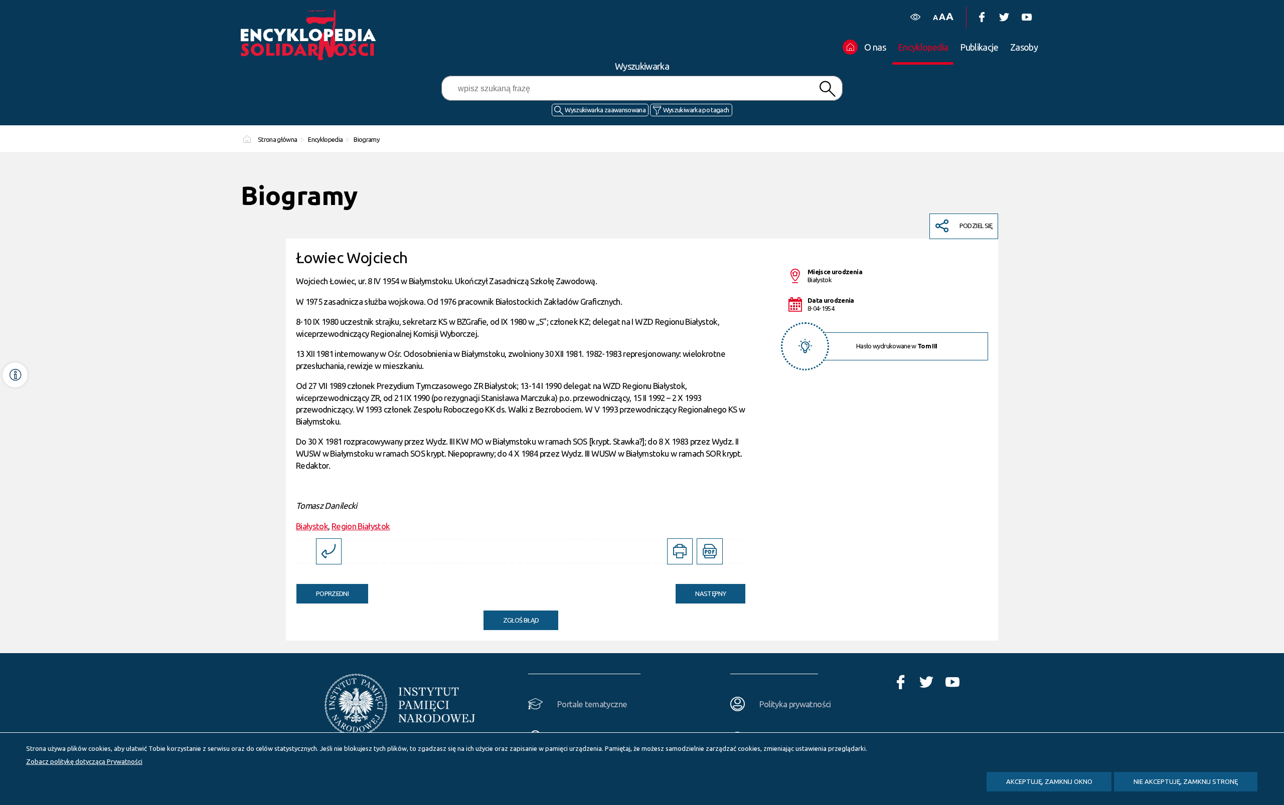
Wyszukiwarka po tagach (696, 109)
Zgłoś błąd (521, 620)
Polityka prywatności (795, 704)
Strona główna (277, 139)
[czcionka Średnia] (942, 17)
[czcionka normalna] (935, 18)
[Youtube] (1026, 17)
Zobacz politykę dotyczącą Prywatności (84, 761)
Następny (701, 590)
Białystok (312, 526)
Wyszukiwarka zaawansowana (605, 109)
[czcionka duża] (949, 16)
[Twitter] (1004, 17)
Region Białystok (361, 526)
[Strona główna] (311, 35)
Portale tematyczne (592, 704)
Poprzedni (322, 590)
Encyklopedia (325, 139)
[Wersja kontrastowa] (915, 17)
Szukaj (827, 89)
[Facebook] (981, 17)
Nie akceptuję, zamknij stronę (1186, 781)
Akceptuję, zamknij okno (1049, 781)
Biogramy (366, 139)
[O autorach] (15, 374)
